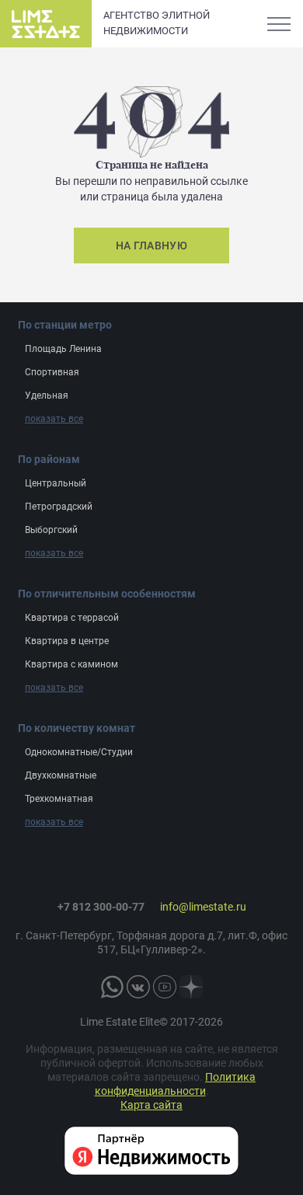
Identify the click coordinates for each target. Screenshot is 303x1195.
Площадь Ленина (63, 348)
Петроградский (58, 506)
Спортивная (52, 372)
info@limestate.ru (203, 907)
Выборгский (51, 529)
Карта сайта (151, 1105)
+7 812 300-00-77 (101, 907)
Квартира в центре (67, 641)
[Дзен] (191, 986)
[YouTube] (164, 986)
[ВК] (138, 986)
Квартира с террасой (72, 617)
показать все (54, 418)
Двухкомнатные (60, 775)
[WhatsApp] (112, 986)
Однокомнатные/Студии (79, 752)
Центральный (55, 483)
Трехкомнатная (59, 798)
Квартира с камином (71, 664)
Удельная (46, 395)
